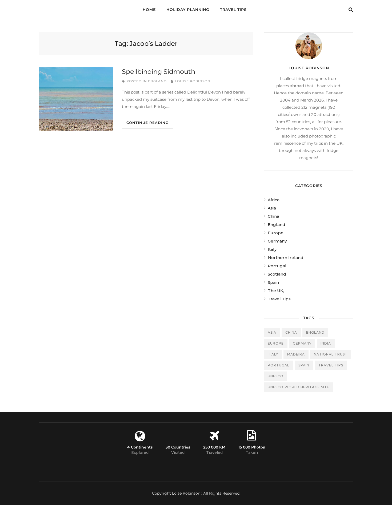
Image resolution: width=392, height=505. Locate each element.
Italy (272, 249)
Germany (277, 241)
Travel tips (330, 365)
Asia (272, 208)
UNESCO (275, 376)
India (326, 343)
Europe (275, 232)
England (157, 81)
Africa (273, 199)
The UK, (276, 290)
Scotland (277, 274)
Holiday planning (187, 9)
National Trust (330, 354)
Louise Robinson (192, 81)
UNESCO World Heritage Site (298, 387)
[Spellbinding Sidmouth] (76, 99)
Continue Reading (147, 122)
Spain (273, 282)
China (273, 216)
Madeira (296, 354)
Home (149, 9)
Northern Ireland (285, 257)
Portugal (277, 265)
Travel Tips (233, 9)
